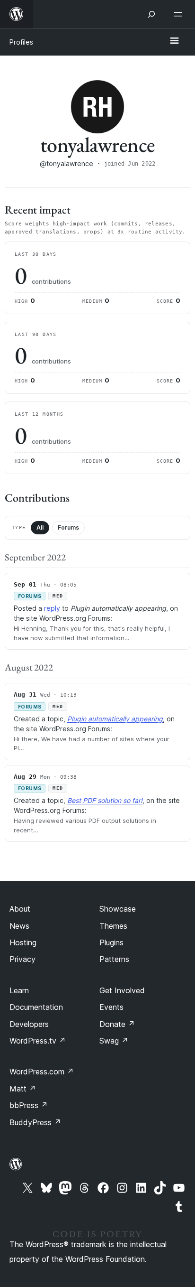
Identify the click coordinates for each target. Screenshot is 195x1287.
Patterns (114, 959)
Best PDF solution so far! (104, 800)
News (19, 926)
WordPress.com (41, 1071)
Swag (113, 1040)
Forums (68, 527)
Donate (117, 1024)
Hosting (22, 942)
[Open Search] (151, 14)
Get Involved (122, 990)
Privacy (22, 959)
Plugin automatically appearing (115, 719)
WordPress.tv (37, 1040)
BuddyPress (35, 1122)
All (40, 527)
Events (111, 1007)
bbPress (28, 1105)
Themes (113, 926)
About (19, 909)
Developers (29, 1024)
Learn (19, 990)
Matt (22, 1088)
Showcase (117, 909)
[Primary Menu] (174, 41)
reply (52, 608)
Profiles (21, 42)
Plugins (111, 942)
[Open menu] (180, 14)
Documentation (36, 1007)
